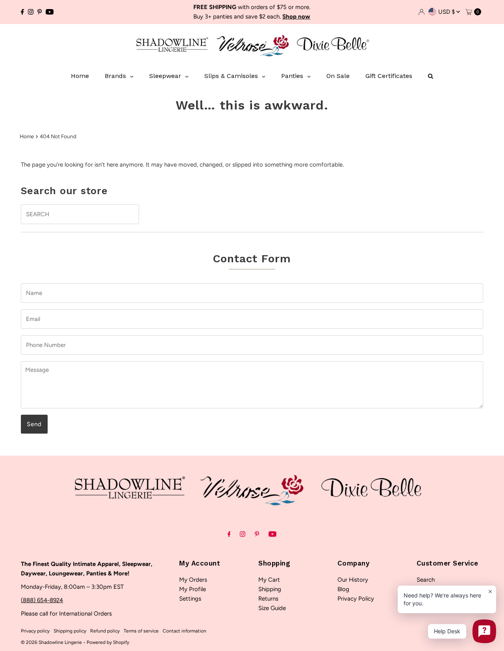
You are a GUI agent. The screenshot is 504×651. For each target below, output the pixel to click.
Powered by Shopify (108, 642)
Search (426, 579)
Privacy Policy (355, 598)
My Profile (192, 589)
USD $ (447, 11)
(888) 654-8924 (42, 600)
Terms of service (141, 631)
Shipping (269, 589)
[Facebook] (22, 12)
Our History (352, 579)
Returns (268, 598)
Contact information (184, 631)
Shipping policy (70, 631)
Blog (343, 589)
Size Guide (272, 608)
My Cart (269, 579)
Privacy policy (35, 631)
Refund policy (105, 631)
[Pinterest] (39, 12)
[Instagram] (30, 12)
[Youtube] (50, 12)
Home (27, 136)
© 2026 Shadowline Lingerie (51, 642)
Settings (190, 598)
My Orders (193, 579)
